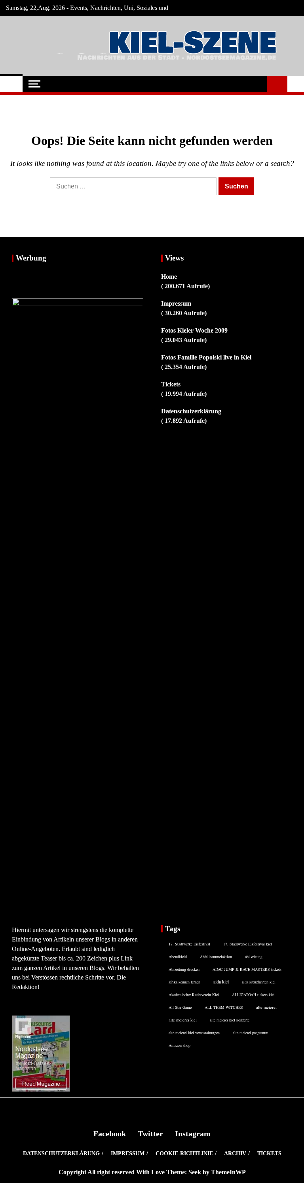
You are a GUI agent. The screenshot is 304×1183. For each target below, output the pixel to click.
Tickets (170, 384)
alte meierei (266, 1007)
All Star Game (180, 1007)
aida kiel (221, 981)
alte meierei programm (250, 1032)
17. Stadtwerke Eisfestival (189, 944)
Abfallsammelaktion (216, 956)
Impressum (176, 303)
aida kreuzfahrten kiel (259, 982)
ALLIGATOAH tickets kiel (253, 994)
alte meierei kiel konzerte (229, 1020)
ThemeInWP (228, 1172)
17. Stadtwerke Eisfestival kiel (247, 944)
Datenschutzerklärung (191, 411)
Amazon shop (179, 1045)
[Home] (11, 84)
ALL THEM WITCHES (224, 1007)
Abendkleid (178, 956)
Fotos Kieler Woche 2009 (194, 330)
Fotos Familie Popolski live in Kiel (206, 357)
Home (169, 276)
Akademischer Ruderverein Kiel (194, 994)
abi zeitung (253, 956)
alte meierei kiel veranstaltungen (194, 1032)
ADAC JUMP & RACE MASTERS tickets (247, 969)
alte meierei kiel (183, 1020)
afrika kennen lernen (184, 982)
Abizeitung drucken (184, 969)
